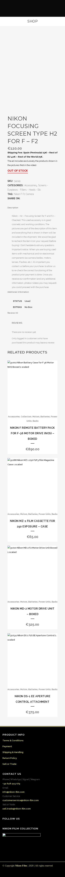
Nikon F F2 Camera (24, 194)
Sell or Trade (9, 764)
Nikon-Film (21, 865)
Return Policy (9, 758)
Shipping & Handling (12, 752)
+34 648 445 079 (11, 783)
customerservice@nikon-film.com (20, 800)
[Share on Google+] (29, 198)
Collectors (26, 416)
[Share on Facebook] (22, 198)
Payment (7, 746)
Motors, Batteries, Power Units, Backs (39, 514)
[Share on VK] (42, 198)
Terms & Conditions (13, 740)
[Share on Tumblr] (35, 198)
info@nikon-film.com (13, 792)
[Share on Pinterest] (39, 198)
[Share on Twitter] (25, 198)
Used (27, 301)
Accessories (30, 185)
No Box (28, 307)
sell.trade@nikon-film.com (16, 808)
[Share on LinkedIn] (32, 198)
